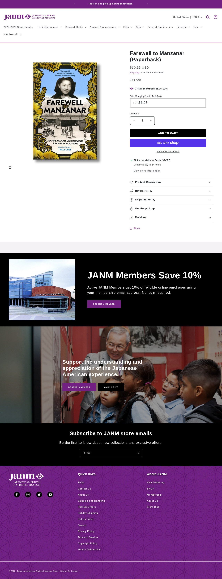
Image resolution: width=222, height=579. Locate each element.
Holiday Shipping (88, 512)
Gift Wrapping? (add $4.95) (144, 96)
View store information (147, 170)
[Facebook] (17, 495)
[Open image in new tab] (10, 167)
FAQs (81, 482)
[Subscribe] (138, 453)
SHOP (150, 488)
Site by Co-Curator (69, 571)
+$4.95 (142, 103)
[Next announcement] (148, 4)
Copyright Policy (87, 543)
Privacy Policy (86, 531)
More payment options (168, 151)
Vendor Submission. (90, 549)
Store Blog (153, 506)
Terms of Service (88, 537)
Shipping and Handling (91, 500)
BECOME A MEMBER (104, 304)
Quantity (134, 113)
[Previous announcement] (74, 4)
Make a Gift (111, 387)
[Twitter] (39, 495)
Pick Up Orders (87, 506)
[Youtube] (50, 495)
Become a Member (79, 387)
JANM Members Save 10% (151, 88)
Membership (154, 494)
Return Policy (86, 519)
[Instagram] (28, 495)
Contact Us (84, 488)
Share (136, 228)
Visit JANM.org (155, 482)
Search (82, 525)
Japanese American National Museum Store (37, 571)
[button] (208, 17)
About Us (83, 494)
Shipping (134, 72)
